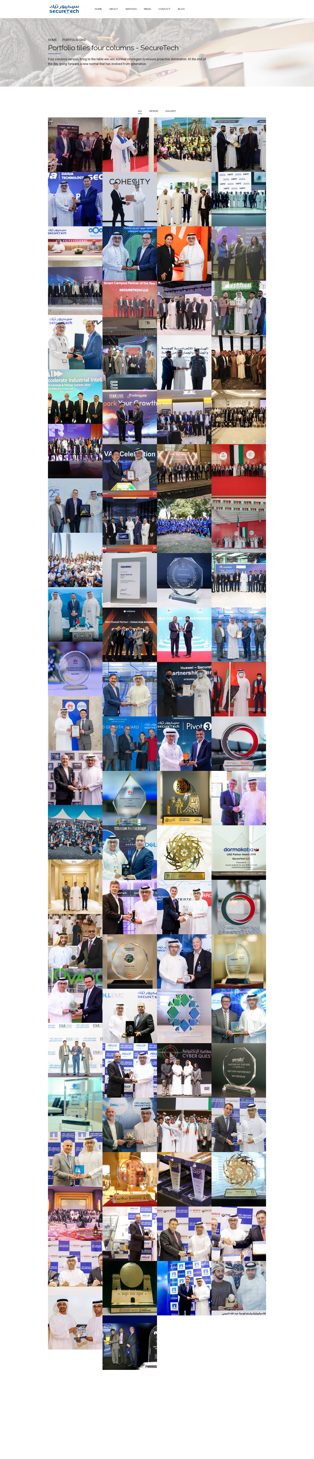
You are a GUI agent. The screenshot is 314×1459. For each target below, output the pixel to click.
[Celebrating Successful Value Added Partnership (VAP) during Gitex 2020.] (184, 689)
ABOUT (113, 9)
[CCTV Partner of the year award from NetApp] (75, 1159)
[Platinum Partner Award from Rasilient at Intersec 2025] (239, 308)
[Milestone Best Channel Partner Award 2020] (129, 635)
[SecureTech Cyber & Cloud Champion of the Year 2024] (129, 417)
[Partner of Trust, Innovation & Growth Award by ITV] (75, 342)
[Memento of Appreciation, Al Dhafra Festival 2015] (129, 1288)
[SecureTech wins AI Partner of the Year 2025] (184, 253)
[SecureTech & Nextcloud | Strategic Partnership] (75, 243)
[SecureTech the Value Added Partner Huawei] (75, 723)
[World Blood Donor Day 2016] (129, 1179)
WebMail (184, 1453)
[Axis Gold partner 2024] (75, 505)
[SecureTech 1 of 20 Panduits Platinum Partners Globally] (129, 689)
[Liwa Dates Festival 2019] (184, 852)
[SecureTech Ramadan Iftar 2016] (75, 1213)
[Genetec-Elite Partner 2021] (129, 580)
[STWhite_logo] (61, 1424)
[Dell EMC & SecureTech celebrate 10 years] (129, 1016)
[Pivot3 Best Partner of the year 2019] (184, 743)
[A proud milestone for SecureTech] (75, 199)
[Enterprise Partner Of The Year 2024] (184, 417)
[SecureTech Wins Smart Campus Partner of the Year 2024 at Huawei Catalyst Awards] (129, 308)
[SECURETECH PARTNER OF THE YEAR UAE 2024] (239, 417)
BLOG (181, 9)
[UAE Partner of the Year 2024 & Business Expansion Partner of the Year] (75, 396)
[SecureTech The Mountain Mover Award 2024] (239, 362)
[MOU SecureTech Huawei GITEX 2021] (239, 580)
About (140, 1453)
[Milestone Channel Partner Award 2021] (239, 635)
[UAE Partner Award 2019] (239, 852)
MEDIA (147, 9)
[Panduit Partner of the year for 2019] (75, 778)
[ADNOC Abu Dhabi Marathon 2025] (184, 144)
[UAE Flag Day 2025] (129, 144)
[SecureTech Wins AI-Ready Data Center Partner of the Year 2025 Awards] (239, 253)
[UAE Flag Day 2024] (239, 471)
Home (52, 40)
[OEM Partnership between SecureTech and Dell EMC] (129, 1125)
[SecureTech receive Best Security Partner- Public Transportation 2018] (129, 961)
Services (154, 1453)
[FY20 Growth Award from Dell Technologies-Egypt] (129, 743)
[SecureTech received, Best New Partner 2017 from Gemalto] (239, 1070)
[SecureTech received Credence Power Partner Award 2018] (239, 907)
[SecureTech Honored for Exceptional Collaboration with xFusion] (75, 144)
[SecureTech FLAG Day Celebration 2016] (184, 1125)
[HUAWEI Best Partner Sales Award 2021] (75, 669)
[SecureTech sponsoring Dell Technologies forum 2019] (239, 798)
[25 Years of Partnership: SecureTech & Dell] (129, 253)
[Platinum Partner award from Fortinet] (239, 1125)
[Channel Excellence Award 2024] (129, 362)
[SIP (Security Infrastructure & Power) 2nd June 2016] (184, 1179)
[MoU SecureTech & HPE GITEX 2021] (75, 614)
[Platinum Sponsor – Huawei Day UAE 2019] (75, 886)
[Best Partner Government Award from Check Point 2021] (184, 635)
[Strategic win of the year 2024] (75, 451)
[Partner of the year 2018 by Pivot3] (184, 961)
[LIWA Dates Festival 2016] (239, 1179)
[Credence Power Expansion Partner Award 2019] (239, 743)
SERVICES (131, 9)
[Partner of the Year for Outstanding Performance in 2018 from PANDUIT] (129, 907)
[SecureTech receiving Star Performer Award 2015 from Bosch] (184, 1234)
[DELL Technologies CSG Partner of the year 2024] (129, 526)
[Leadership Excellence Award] (129, 471)
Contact (169, 1453)
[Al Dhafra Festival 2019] (184, 798)
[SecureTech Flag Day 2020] (239, 689)
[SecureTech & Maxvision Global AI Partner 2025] (239, 144)
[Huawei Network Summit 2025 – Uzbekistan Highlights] (75, 287)
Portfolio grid (74, 40)
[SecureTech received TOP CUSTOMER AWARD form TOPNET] (75, 1104)
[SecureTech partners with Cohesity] (129, 199)
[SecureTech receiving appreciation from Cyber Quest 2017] (184, 1070)
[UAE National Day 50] (239, 526)
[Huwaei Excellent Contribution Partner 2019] (129, 798)
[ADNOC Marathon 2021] (75, 560)
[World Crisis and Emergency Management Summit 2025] (184, 308)
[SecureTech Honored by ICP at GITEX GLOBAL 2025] (184, 199)
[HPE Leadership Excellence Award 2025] (239, 199)
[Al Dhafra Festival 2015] (239, 1288)
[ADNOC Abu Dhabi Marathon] (75, 832)
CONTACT (164, 9)
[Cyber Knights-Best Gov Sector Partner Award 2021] (184, 580)
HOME (98, 9)
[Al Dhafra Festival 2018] (75, 941)
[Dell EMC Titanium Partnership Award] (129, 852)
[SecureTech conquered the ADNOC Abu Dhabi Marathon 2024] (184, 526)
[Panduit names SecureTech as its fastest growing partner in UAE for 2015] (129, 1342)
